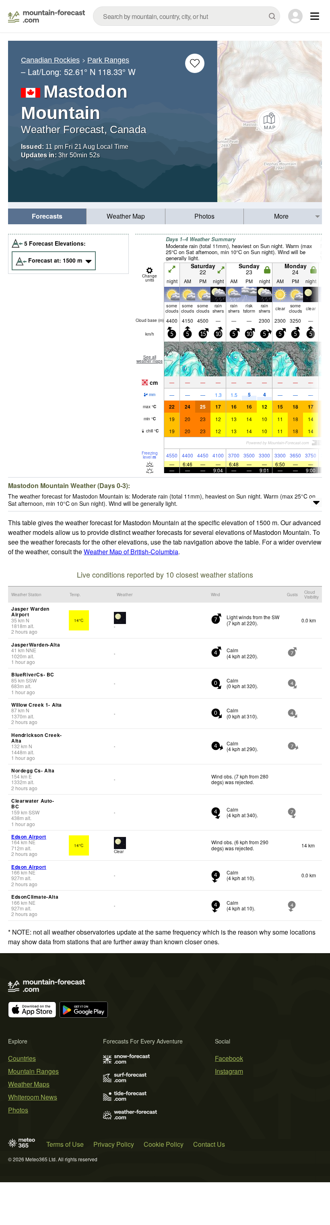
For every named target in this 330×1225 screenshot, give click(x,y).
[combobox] (186, 16)
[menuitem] (47, 216)
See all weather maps (149, 359)
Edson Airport (28, 836)
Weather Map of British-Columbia (131, 551)
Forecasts (47, 216)
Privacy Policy (113, 1144)
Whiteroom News (32, 1097)
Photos (204, 216)
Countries (22, 1058)
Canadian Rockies (50, 60)
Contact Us (209, 1144)
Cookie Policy (164, 1144)
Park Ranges (108, 60)
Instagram (229, 1071)
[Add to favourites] (194, 63)
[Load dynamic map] (269, 121)
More (281, 216)
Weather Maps (29, 1084)
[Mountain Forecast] (46, 16)
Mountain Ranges (33, 1071)
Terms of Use (65, 1144)
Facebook (229, 1058)
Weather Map (126, 216)
